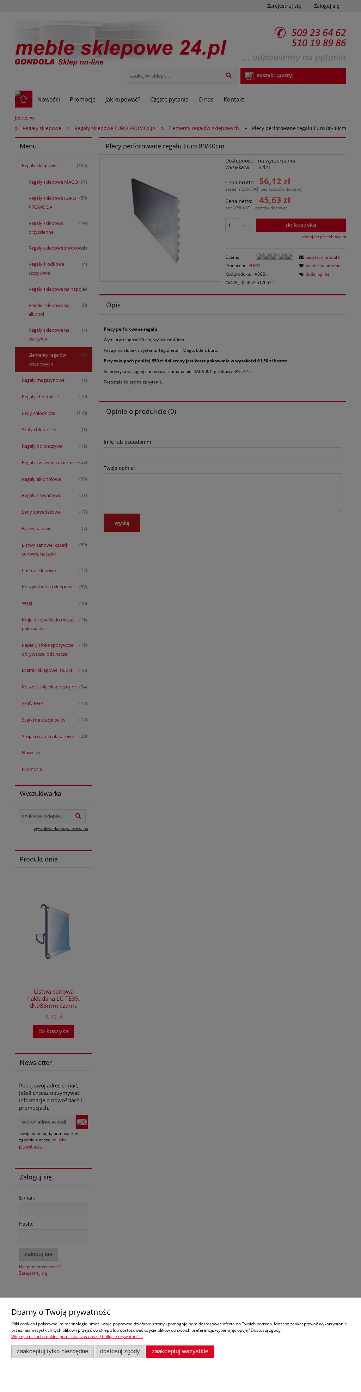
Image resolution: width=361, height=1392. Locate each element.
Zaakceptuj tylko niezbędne (52, 1351)
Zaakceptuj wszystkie (180, 1351)
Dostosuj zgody (120, 1351)
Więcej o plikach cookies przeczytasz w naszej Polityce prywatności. (77, 1336)
